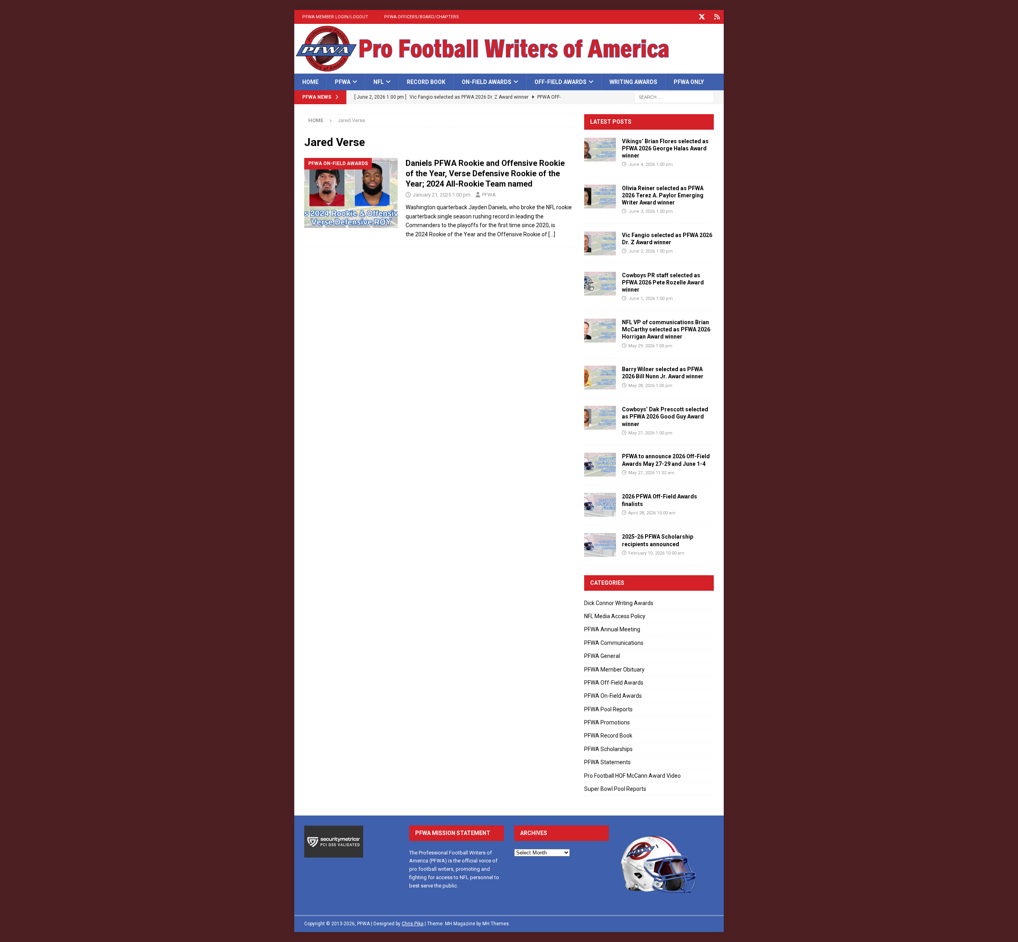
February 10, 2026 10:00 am (656, 553)
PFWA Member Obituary (614, 669)
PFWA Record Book (608, 735)
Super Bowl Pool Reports (615, 789)
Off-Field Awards (560, 82)
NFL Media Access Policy (614, 616)
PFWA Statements (607, 762)
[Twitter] (702, 17)
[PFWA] (509, 69)
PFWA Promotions (607, 722)
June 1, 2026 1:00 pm (650, 298)
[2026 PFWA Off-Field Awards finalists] (600, 505)
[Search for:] (674, 97)
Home (310, 82)
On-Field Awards (486, 82)
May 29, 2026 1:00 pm (650, 345)
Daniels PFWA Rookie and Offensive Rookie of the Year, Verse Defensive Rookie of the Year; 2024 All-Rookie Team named (485, 173)
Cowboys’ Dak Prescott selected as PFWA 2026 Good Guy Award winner (665, 416)
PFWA (342, 82)
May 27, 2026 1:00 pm (650, 433)
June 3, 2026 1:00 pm (650, 211)
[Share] (717, 17)
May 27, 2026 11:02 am (651, 472)
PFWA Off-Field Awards (613, 682)
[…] (551, 234)
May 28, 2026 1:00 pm (650, 385)
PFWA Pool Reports (608, 709)
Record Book (426, 82)
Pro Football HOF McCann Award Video (632, 776)
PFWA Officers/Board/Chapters (421, 16)
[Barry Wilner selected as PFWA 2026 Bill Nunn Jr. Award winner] (600, 377)
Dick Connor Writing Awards (618, 603)
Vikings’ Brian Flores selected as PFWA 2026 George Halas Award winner (665, 148)
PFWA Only (689, 82)
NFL (378, 82)
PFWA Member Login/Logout (335, 16)
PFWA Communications (613, 643)
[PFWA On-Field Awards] (351, 193)
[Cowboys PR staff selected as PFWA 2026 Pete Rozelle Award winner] (600, 284)
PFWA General (602, 656)
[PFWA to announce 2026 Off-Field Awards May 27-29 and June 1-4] (600, 465)
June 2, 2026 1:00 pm (650, 251)
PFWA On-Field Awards (613, 696)
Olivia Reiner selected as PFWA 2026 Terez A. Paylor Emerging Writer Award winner (662, 195)
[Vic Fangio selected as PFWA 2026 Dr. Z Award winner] (600, 243)
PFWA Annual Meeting (612, 629)
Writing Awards (633, 82)
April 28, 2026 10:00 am (652, 513)
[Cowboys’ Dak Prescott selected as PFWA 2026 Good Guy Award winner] (600, 418)
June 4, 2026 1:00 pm (650, 164)
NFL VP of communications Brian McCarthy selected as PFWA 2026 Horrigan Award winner (666, 329)
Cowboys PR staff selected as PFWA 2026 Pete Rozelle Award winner (663, 282)
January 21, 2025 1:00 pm (441, 195)
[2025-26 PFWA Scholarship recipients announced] (600, 545)
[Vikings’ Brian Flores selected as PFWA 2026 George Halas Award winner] (600, 150)
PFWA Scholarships (608, 749)
